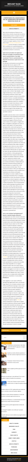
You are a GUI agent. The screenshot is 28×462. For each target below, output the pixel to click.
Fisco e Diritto (14, 435)
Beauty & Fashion (14, 423)
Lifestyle (14, 441)
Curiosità (14, 432)
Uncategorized (14, 450)
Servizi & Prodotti (14, 28)
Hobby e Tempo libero (14, 438)
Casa (14, 429)
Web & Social (14, 453)
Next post (23, 330)
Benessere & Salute (14, 426)
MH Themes (18, 460)
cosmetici (5, 256)
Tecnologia (14, 447)
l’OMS (18, 299)
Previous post (5, 330)
